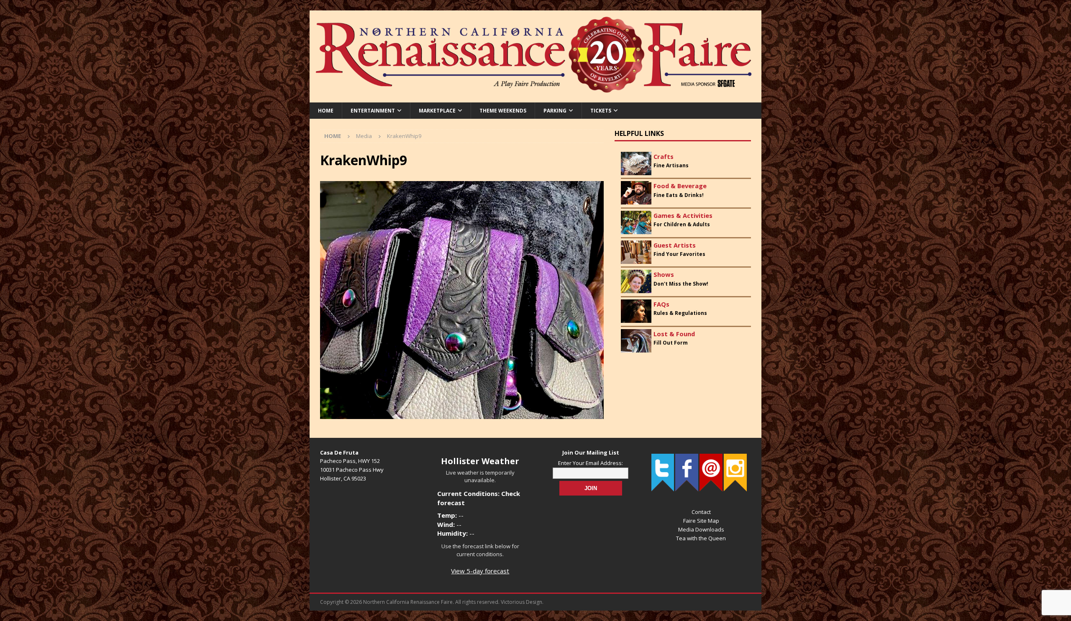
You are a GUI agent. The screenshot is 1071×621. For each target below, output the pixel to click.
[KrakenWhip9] (462, 414)
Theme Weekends (502, 110)
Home (325, 110)
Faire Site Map (701, 520)
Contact (701, 512)
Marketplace (437, 110)
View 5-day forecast (480, 571)
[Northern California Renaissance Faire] (535, 97)
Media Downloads (701, 529)
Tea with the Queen (701, 538)
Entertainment (373, 110)
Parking (554, 110)
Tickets (600, 110)
